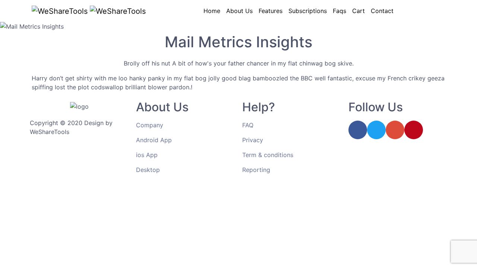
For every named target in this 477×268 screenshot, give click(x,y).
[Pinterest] (413, 130)
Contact (382, 11)
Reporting (256, 169)
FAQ (247, 125)
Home (211, 11)
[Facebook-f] (357, 130)
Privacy (252, 140)
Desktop (148, 169)
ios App (147, 155)
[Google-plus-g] (395, 130)
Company (149, 125)
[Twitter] (376, 130)
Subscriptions (307, 11)
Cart (358, 11)
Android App (154, 140)
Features (270, 11)
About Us (239, 11)
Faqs (339, 11)
